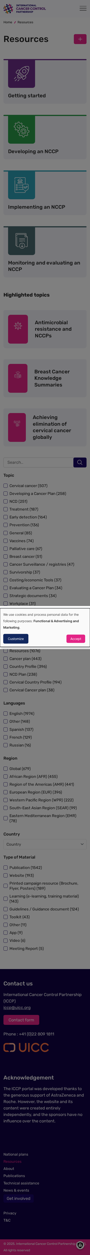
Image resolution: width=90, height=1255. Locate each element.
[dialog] (45, 627)
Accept (75, 638)
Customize (16, 638)
